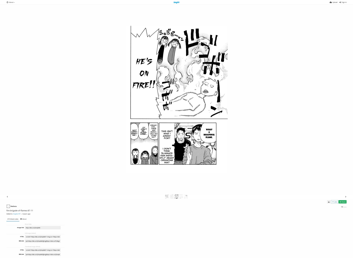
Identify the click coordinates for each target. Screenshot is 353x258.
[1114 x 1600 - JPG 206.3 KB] (329, 201)
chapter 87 (16, 214)
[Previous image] (7, 196)
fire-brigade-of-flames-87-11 (19, 210)
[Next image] (345, 196)
